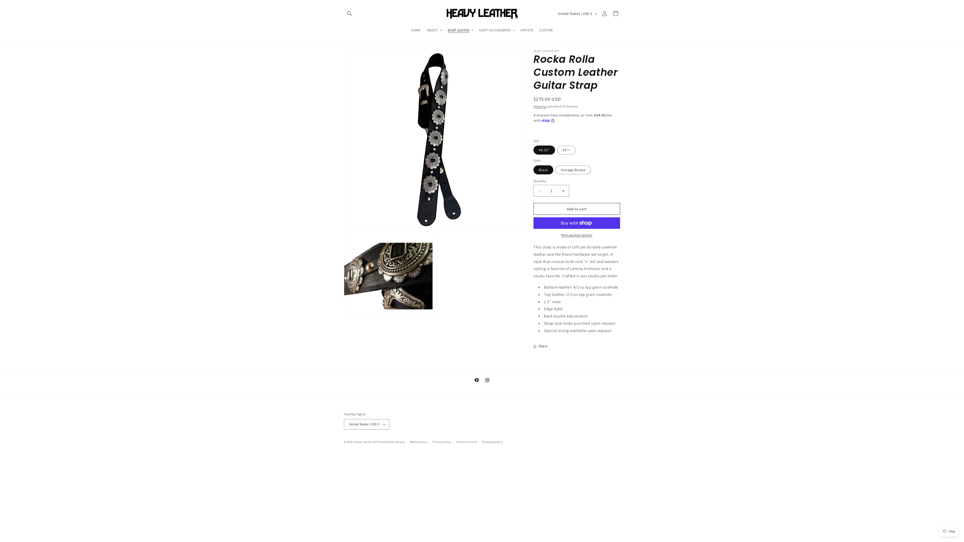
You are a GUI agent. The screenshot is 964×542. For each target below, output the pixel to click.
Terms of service (466, 442)
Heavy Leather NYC (366, 442)
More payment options (576, 235)
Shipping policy (492, 442)
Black (543, 170)
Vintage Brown (573, 170)
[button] (349, 13)
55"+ (566, 150)
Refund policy (419, 442)
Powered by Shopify (392, 442)
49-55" (544, 150)
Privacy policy (442, 442)
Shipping (539, 106)
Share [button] (543, 346)
